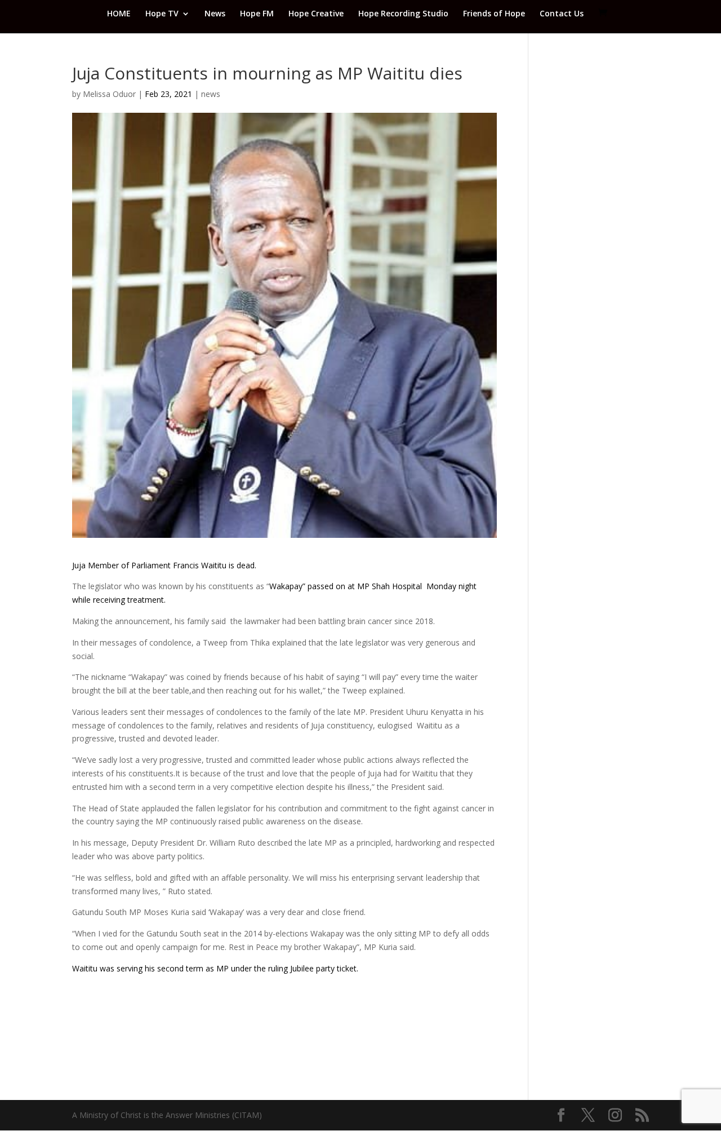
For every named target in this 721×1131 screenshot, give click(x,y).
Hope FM (257, 14)
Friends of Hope (494, 14)
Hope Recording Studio (403, 14)
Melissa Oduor (109, 94)
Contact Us (562, 14)
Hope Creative (316, 14)
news (210, 94)
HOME (119, 14)
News (214, 14)
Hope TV (162, 14)
